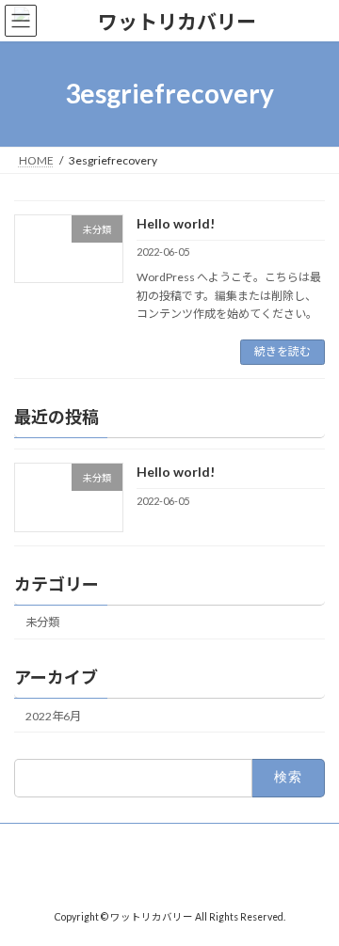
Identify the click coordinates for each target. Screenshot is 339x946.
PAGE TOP (312, 898)
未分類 (42, 622)
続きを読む (282, 351)
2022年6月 (53, 716)
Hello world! (176, 223)
